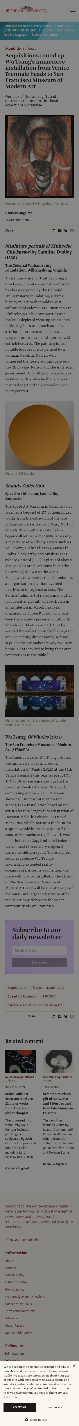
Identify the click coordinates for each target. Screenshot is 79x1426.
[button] (38, 1419)
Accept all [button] (20, 1407)
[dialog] (39, 1393)
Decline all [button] (55, 1407)
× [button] (74, 1366)
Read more (11, 1397)
